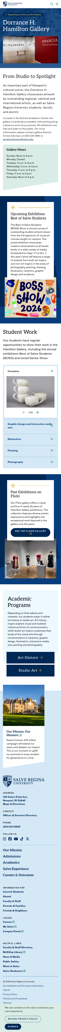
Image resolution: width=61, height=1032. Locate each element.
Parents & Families (14, 905)
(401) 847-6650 (11, 826)
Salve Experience (16, 869)
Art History (28, 658)
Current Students (13, 891)
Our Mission (12, 850)
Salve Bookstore (13, 970)
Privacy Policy (10, 994)
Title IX (6, 990)
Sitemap (7, 1003)
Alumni (7, 896)
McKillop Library (13, 952)
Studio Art (28, 670)
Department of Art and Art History (24, 14)
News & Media (11, 956)
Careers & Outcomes (18, 875)
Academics (11, 862)
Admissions (12, 856)
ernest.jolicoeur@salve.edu (18, 139)
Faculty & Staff (12, 901)
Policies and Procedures (15, 998)
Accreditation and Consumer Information (23, 985)
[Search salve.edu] (51, 4)
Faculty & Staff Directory (18, 947)
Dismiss (13, 1026)
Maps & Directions (14, 803)
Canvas (7, 921)
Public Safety (11, 961)
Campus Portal (12, 931)
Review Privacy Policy (23, 1019)
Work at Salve (11, 966)
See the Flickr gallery (30, 531)
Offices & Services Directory (20, 815)
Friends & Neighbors (15, 910)
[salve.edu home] (12, 4)
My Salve (8, 926)
